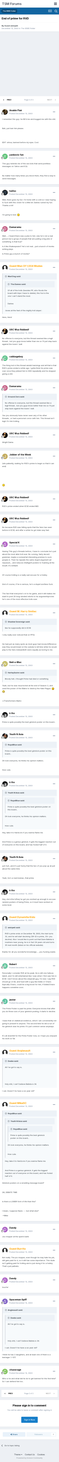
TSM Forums (11, 4)
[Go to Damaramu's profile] (5, 229)
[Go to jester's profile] (5, 1001)
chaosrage (15, 1369)
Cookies (41, 1454)
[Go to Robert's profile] (5, 966)
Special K (14, 542)
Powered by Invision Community (29, 1458)
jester (12, 999)
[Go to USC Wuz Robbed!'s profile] (5, 331)
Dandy (12, 1227)
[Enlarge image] (18, 215)
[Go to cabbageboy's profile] (5, 358)
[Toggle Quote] (6, 276)
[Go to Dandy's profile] (5, 1229)
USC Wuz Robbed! (19, 329)
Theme (17, 1454)
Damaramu (15, 227)
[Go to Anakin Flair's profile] (5, 112)
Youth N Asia (16, 734)
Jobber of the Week (20, 454)
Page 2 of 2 (29, 100)
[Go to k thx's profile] (5, 715)
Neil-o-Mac (15, 662)
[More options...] (54, 112)
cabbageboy (16, 356)
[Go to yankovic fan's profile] (5, 156)
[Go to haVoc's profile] (5, 192)
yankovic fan (16, 154)
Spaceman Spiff (18, 1299)
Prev (9, 100)
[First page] (3, 100)
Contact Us (30, 1454)
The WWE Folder (28, 28)
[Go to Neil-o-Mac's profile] (5, 664)
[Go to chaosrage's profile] (5, 1371)
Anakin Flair (15, 110)
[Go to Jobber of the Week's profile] (5, 456)
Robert (13, 964)
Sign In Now (29, 1420)
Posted (21, 113)
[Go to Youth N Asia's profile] (5, 736)
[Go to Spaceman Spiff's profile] (5, 1301)
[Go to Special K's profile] (5, 544)
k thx (12, 713)
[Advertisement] (29, 63)
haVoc (12, 191)
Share (15, 1434)
